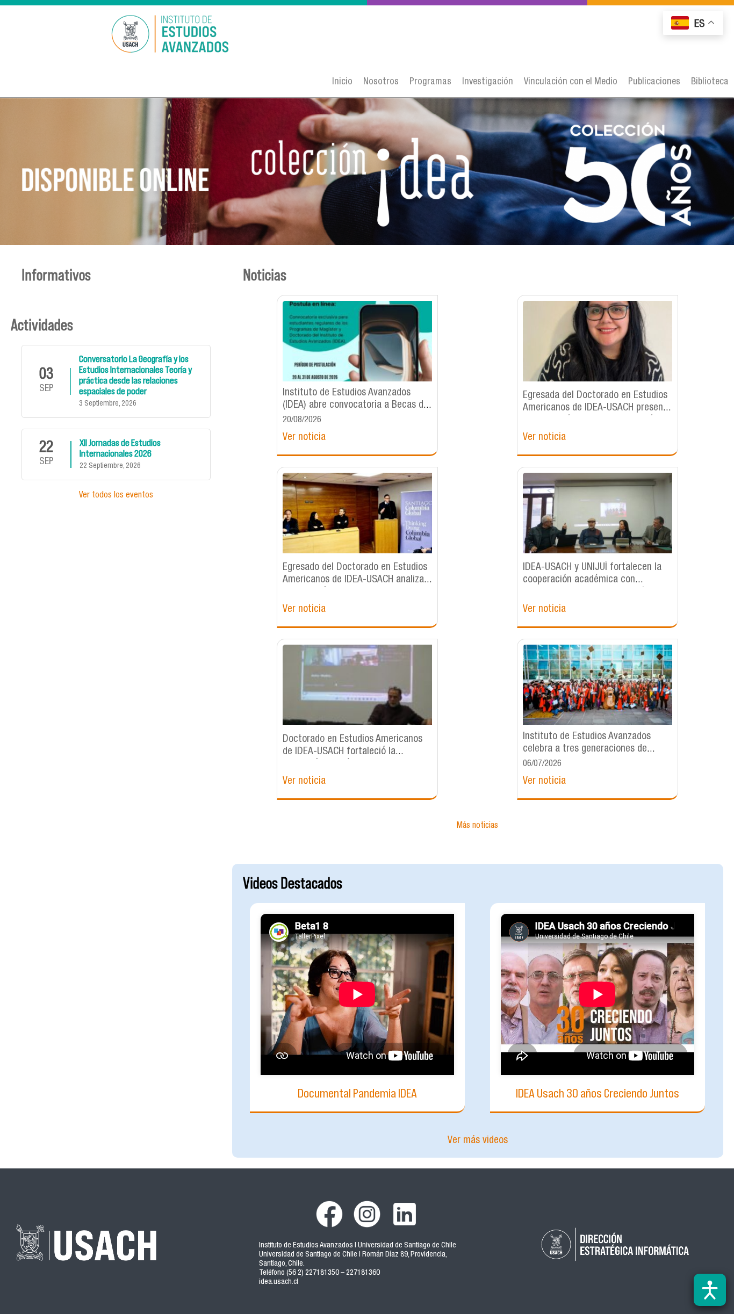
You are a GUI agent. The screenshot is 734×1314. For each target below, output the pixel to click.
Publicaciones (654, 82)
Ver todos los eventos (116, 496)
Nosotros (381, 82)
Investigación (487, 82)
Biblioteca (710, 82)
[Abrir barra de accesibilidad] (710, 1290)
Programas (430, 82)
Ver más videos (478, 1141)
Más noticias (477, 826)
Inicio (342, 82)
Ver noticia (304, 437)
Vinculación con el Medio (570, 82)
